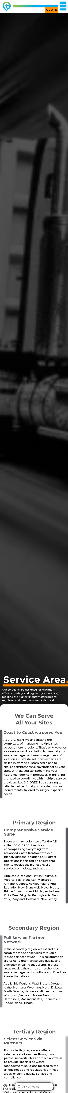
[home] (6, 7)
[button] (63, 6)
